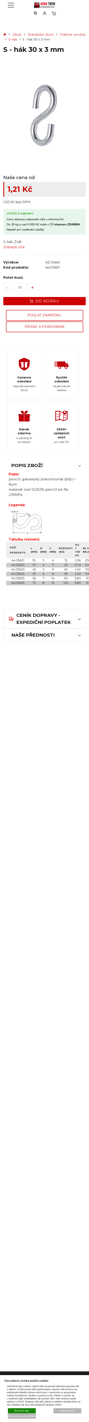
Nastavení (67, 1410)
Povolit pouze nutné (21, 1416)
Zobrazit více (14, 247)
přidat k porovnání (45, 327)
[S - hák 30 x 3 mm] (44, 114)
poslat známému (44, 315)
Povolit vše (21, 1410)
